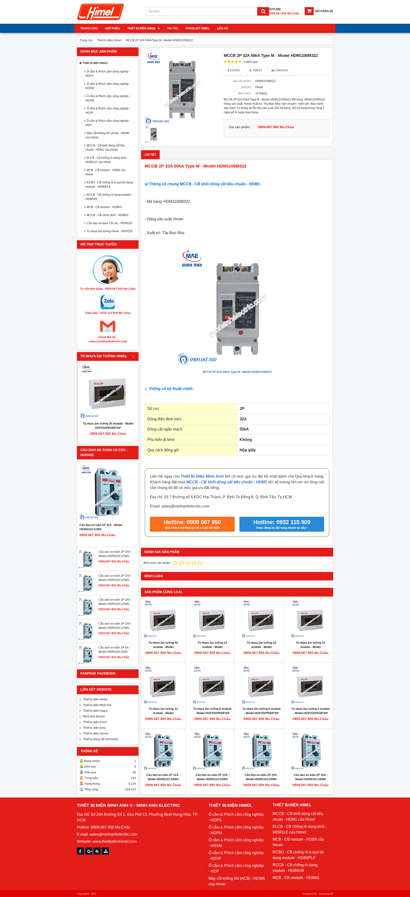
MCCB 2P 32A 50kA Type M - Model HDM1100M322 (237, 372)
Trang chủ (89, 28)
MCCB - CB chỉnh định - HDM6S (107, 215)
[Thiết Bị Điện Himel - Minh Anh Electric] (100, 20)
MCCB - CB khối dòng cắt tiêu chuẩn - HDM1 (226, 482)
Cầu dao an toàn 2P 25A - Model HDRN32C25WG (212, 777)
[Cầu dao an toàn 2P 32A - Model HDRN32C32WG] (107, 492)
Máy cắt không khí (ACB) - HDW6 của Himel (107, 135)
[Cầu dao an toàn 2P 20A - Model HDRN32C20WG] (87, 591)
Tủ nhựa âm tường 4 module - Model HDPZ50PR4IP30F (310, 711)
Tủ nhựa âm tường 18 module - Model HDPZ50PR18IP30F (261, 647)
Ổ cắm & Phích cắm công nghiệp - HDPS (107, 73)
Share (234, 70)
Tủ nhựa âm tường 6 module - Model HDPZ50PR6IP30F (261, 711)
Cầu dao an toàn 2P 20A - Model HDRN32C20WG (262, 777)
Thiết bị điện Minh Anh (97, 705)
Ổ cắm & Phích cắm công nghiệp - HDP (107, 123)
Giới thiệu (112, 28)
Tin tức (172, 28)
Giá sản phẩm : (240, 127)
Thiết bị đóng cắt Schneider (100, 739)
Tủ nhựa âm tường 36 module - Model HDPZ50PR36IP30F (108, 426)
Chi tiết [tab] (150, 154)
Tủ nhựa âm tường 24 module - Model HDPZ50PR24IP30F (212, 647)
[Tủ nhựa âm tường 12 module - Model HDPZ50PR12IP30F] (163, 684)
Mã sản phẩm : (242, 81)
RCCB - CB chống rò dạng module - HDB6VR (109, 197)
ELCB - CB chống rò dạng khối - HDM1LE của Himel (106, 160)
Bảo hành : (245, 93)
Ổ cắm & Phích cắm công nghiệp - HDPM (107, 86)
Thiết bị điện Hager (95, 710)
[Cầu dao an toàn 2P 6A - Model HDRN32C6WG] (87, 663)
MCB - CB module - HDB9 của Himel (105, 172)
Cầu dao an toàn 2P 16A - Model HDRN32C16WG (311, 777)
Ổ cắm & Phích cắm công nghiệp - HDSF (107, 110)
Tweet (257, 70)
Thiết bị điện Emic (94, 727)
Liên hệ (222, 28)
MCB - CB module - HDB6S (104, 207)
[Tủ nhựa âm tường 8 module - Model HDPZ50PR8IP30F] (212, 684)
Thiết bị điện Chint (95, 722)
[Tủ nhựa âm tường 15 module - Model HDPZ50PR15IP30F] (310, 618)
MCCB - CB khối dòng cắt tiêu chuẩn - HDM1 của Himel (105, 147)
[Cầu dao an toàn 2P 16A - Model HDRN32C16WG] (87, 615)
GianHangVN (325, 893)
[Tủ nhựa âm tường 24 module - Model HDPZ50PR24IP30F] (212, 618)
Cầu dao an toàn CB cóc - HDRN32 (109, 223)
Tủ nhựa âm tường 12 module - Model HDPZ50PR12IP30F (163, 713)
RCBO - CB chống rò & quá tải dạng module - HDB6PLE (109, 184)
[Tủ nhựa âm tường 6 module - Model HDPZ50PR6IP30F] (261, 684)
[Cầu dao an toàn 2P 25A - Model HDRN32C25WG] (87, 567)
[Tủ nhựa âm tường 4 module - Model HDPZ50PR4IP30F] (310, 684)
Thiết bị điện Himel (142, 28)
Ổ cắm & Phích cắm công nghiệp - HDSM (107, 98)
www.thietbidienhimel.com (115, 841)
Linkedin (281, 70)
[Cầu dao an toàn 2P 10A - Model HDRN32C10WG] (87, 639)
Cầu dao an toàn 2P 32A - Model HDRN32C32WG (100, 527)
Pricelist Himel (198, 28)
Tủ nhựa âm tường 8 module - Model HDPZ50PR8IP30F (212, 711)
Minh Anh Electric (94, 716)
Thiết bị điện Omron (95, 733)
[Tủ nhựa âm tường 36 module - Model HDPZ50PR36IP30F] (108, 391)
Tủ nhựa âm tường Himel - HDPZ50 (110, 231)
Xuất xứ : (246, 87)
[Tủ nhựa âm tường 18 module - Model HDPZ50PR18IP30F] (261, 618)
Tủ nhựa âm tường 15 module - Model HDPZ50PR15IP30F (310, 647)
